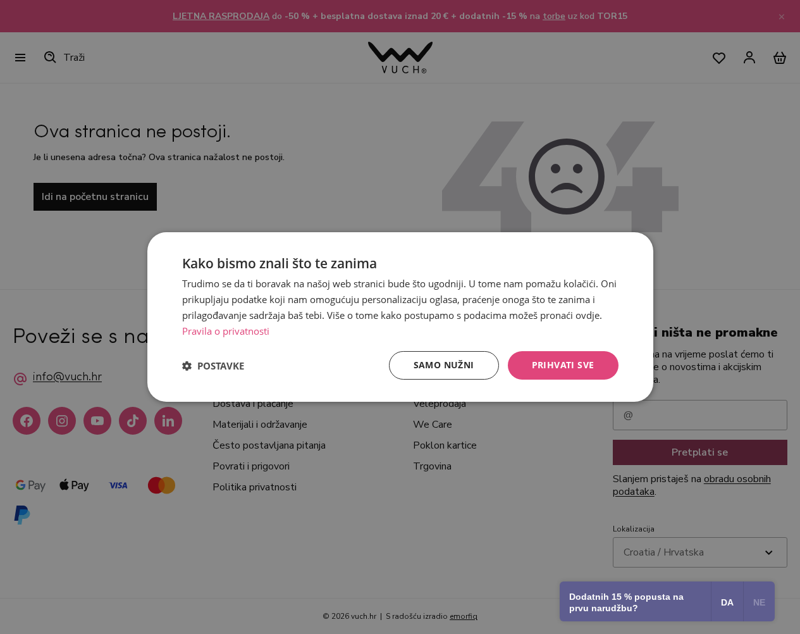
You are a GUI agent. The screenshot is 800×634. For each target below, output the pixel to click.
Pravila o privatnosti (225, 331)
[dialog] (400, 317)
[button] (213, 366)
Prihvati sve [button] (563, 365)
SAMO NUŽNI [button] (444, 365)
